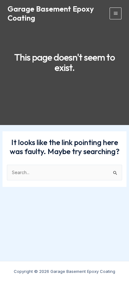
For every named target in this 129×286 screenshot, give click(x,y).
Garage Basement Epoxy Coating (51, 13)
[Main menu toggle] (115, 13)
